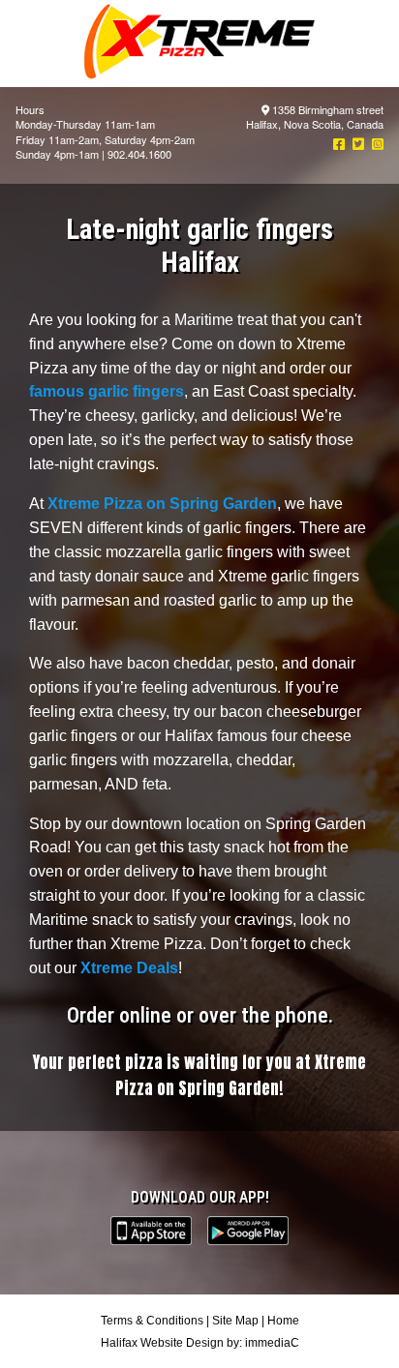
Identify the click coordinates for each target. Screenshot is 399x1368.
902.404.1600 (139, 154)
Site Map (235, 1320)
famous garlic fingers (106, 391)
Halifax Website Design (162, 1342)
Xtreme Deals (129, 968)
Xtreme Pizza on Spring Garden (162, 503)
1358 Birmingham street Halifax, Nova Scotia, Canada (315, 117)
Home (283, 1320)
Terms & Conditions (152, 1320)
